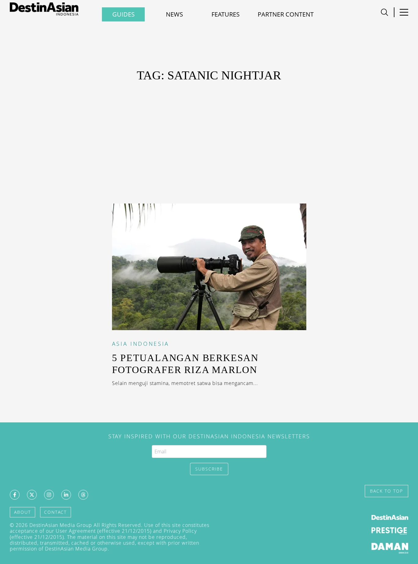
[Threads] (83, 495)
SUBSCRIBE (209, 469)
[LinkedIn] (66, 495)
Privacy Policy (180, 531)
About (22, 512)
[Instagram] (49, 495)
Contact (55, 512)
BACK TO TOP (386, 491)
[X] (32, 495)
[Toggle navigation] (384, 12)
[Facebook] (15, 495)
